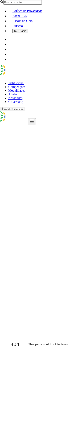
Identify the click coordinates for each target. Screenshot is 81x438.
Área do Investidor (13, 109)
